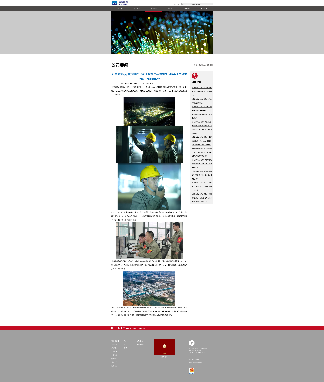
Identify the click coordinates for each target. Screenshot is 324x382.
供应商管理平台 (177, 4)
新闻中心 (202, 65)
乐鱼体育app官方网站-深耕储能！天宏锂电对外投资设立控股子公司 (202, 175)
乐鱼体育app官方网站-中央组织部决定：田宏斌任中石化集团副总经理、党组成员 (202, 198)
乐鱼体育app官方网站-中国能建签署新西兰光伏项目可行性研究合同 (202, 163)
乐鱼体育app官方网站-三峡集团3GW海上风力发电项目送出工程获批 (202, 186)
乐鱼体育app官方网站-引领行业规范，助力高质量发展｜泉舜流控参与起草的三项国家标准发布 (202, 127)
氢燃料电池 (140, 344)
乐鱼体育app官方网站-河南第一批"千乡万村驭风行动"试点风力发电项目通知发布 (202, 152)
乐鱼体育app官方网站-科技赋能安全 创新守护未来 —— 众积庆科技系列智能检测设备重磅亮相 (202, 112)
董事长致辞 (115, 341)
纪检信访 (114, 366)
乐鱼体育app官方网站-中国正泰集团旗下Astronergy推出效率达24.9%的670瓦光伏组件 (202, 141)
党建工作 (114, 362)
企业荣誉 (114, 359)
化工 (125, 344)
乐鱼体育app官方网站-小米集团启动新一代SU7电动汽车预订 (202, 91)
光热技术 (140, 341)
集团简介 (114, 344)
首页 (195, 65)
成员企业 (114, 352)
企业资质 (114, 355)
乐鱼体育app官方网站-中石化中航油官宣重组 (202, 101)
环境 (125, 348)
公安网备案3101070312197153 (195, 362)
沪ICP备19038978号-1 (194, 359)
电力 (125, 341)
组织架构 (114, 348)
